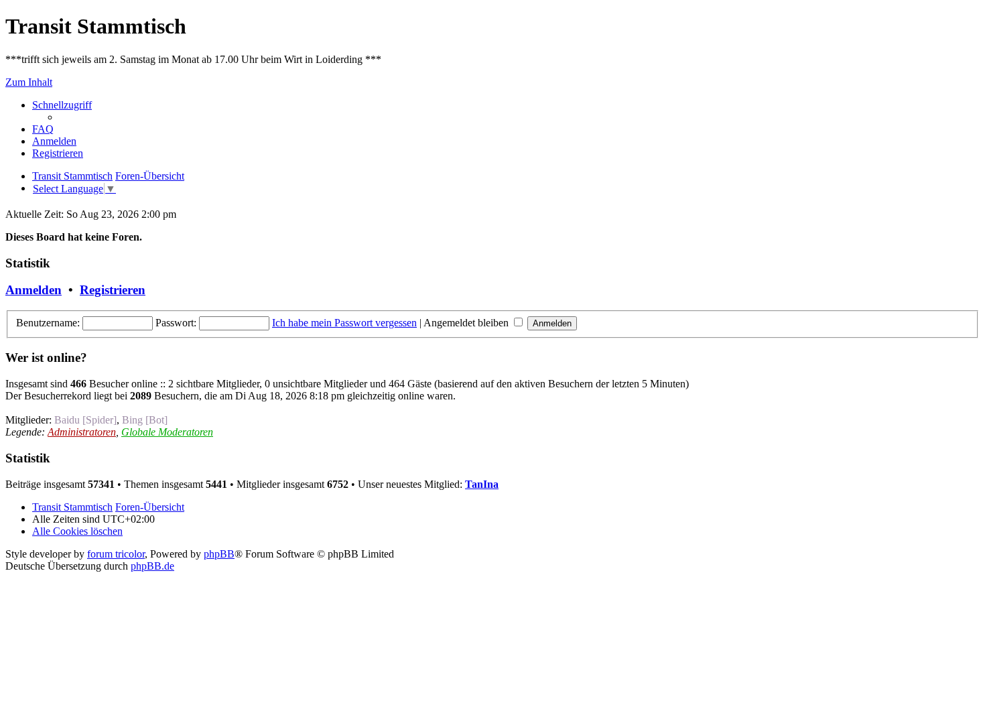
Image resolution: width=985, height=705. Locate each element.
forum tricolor (116, 554)
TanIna (482, 484)
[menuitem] (43, 129)
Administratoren (82, 432)
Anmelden (33, 290)
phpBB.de (152, 566)
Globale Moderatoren (167, 432)
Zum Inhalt (28, 82)
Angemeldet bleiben (467, 322)
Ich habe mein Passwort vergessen (344, 322)
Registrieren (112, 290)
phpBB (219, 554)
